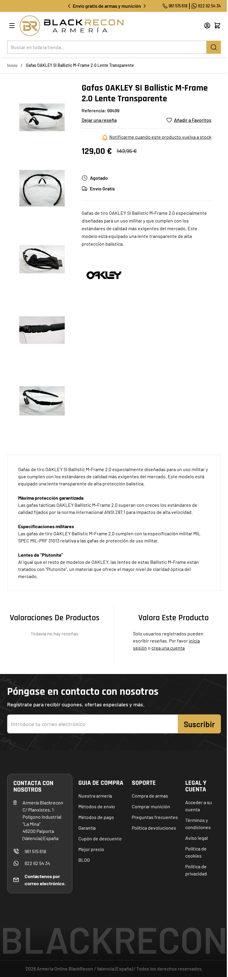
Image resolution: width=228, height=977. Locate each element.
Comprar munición (151, 806)
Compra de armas (150, 795)
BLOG (84, 860)
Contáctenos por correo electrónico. (45, 879)
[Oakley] (104, 274)
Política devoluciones (154, 828)
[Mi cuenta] (207, 25)
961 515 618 (178, 5)
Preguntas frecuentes (155, 817)
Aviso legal (196, 838)
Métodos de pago (96, 817)
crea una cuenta (168, 648)
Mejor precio (91, 849)
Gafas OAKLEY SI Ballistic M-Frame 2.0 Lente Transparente (80, 65)
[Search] (214, 47)
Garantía (87, 828)
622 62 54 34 (209, 5)
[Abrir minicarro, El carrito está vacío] (217, 25)
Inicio (12, 65)
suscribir (199, 724)
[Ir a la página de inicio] (104, 25)
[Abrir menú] (12, 25)
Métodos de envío (96, 806)
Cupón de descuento (100, 838)
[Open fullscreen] (42, 117)
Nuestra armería (95, 795)
